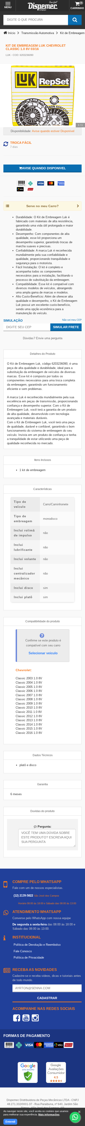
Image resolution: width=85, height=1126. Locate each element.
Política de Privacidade (29, 957)
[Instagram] (35, 1018)
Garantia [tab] (42, 784)
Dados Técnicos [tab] (43, 755)
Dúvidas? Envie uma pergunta (42, 338)
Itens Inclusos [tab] (42, 460)
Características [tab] (42, 489)
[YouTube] (26, 1018)
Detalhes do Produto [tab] (42, 353)
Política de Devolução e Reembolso (37, 944)
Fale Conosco (23, 951)
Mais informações (48, 1114)
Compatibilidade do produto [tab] (42, 621)
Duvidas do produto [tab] (42, 811)
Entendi (10, 1121)
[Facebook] (16, 1018)
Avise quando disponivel (44, 168)
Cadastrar (47, 998)
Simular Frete (66, 327)
